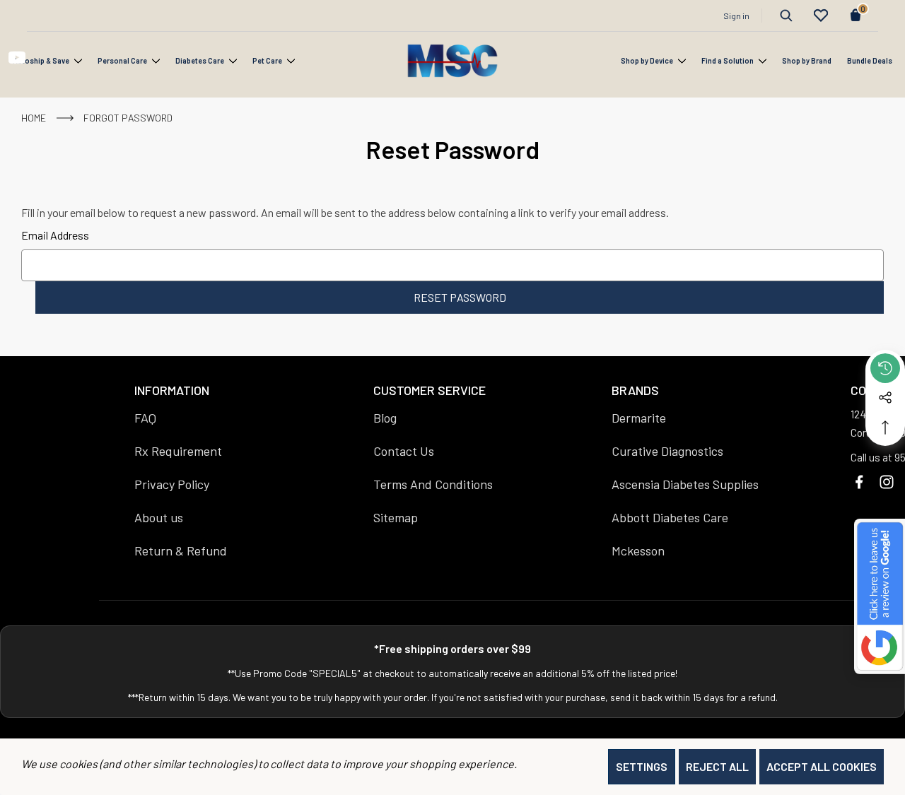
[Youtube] (16, 57)
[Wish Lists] (821, 16)
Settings (641, 766)
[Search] (786, 16)
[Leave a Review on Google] (879, 596)
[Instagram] (886, 481)
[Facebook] (859, 481)
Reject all (717, 766)
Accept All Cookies (821, 766)
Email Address (55, 235)
